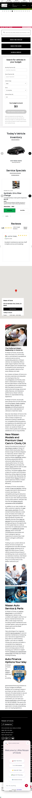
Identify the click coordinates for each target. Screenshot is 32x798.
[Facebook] (3, 738)
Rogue (17, 478)
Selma (12, 405)
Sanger (17, 405)
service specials (15, 633)
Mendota (8, 407)
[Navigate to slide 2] (4, 11)
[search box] (16, 32)
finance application (11, 700)
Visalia (18, 403)
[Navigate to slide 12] (23, 11)
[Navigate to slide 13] (25, 11)
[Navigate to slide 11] (21, 11)
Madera (7, 405)
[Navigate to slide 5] (10, 11)
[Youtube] (12, 738)
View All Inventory (15, 139)
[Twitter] (9, 738)
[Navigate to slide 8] (16, 11)
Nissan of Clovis (3, 789)
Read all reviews (25, 227)
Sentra (12, 467)
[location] (29, 1)
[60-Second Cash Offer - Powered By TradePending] (16, 27)
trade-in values (9, 548)
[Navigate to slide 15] (29, 11)
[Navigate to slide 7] (14, 11)
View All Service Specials (15, 173)
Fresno (13, 403)
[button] (16, 291)
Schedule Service (15, 175)
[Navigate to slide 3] (6, 11)
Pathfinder (18, 457)
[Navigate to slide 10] (19, 11)
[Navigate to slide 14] (27, 11)
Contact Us (8, 724)
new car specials (16, 488)
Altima (20, 470)
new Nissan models (11, 448)
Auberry (22, 403)
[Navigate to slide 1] (2, 11)
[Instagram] (6, 738)
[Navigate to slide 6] (12, 11)
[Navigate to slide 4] (8, 11)
